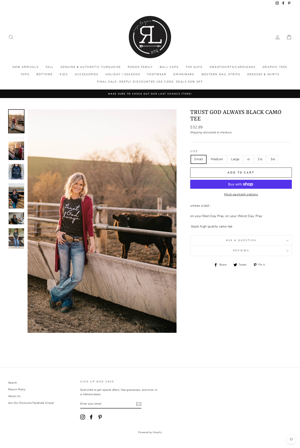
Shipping (196, 132)
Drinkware (183, 74)
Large (235, 159)
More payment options (241, 194)
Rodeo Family (140, 67)
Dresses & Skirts (263, 74)
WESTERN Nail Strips (220, 74)
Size (194, 151)
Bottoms (45, 74)
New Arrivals (26, 67)
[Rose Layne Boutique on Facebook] (91, 417)
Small (198, 159)
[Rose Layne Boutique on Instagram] (82, 417)
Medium (217, 159)
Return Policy (17, 389)
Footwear (157, 74)
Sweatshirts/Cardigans (233, 67)
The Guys (194, 67)
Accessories (87, 74)
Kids (64, 74)
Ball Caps (169, 67)
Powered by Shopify (150, 432)
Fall (50, 67)
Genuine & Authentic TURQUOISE (91, 67)
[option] (150, 94)
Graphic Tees (275, 67)
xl (248, 159)
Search (12, 383)
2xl (260, 159)
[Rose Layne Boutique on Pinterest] (100, 417)
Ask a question (241, 240)
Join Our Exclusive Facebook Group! (31, 403)
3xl (272, 159)
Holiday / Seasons (123, 74)
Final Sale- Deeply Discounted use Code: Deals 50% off (150, 82)
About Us (14, 396)
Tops (25, 74)
